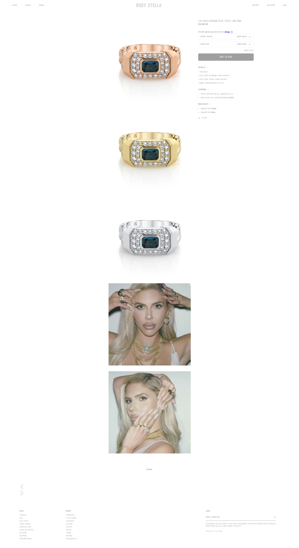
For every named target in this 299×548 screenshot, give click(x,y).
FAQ (21, 518)
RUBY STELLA (212, 531)
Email (213, 112)
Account (271, 5)
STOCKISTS (70, 521)
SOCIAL (68, 530)
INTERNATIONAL (25, 539)
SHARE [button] (204, 118)
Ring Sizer (249, 51)
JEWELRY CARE (25, 527)
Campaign (70, 515)
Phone (213, 109)
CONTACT (22, 515)
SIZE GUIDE (24, 521)
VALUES (69, 527)
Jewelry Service (26, 530)
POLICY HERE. (228, 98)
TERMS (68, 533)
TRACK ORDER (24, 524)
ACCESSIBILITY (71, 539)
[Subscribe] (274, 517)
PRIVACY (69, 536)
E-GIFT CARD (71, 518)
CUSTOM (69, 524)
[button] (15, 5)
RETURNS (23, 533)
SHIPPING (23, 536)
